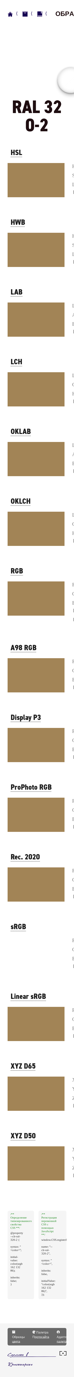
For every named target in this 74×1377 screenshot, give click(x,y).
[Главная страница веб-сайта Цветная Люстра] (14, 14)
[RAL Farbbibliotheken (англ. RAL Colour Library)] (43, 14)
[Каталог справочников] (29, 14)
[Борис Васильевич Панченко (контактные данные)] (63, 1354)
